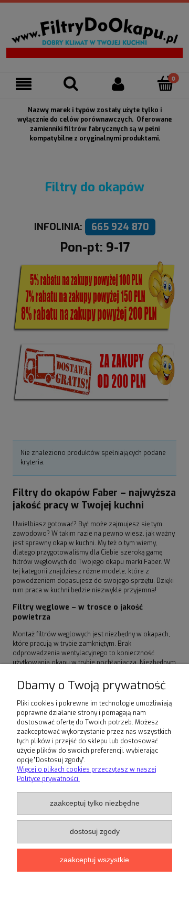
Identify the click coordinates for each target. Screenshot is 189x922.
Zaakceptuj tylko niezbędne (95, 803)
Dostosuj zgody (95, 832)
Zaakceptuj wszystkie (94, 860)
